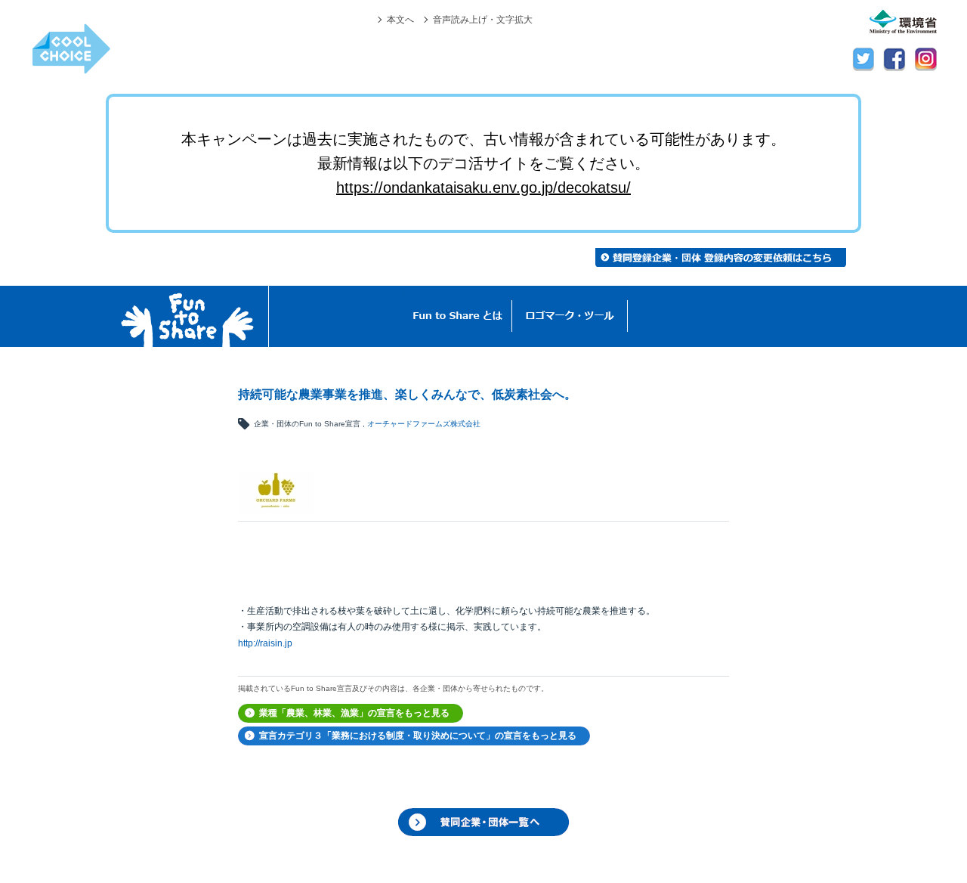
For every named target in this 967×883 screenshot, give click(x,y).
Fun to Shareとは (457, 316)
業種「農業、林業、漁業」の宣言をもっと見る (354, 713)
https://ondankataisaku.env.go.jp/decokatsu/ (483, 187)
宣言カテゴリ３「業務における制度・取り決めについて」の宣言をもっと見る (417, 735)
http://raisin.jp (265, 643)
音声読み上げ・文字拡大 (483, 19)
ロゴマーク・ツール (570, 316)
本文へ (400, 19)
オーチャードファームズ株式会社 (423, 424)
